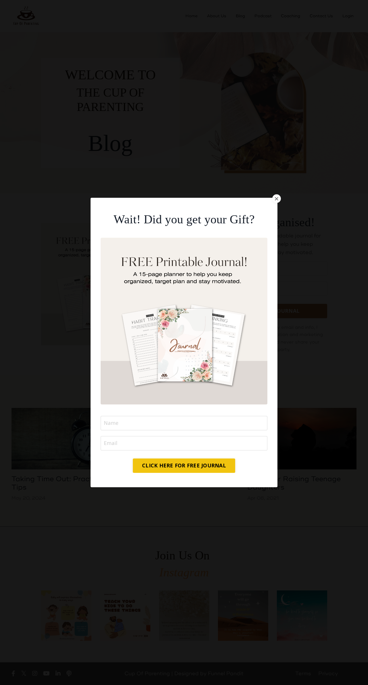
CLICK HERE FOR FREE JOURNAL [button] (184, 465)
